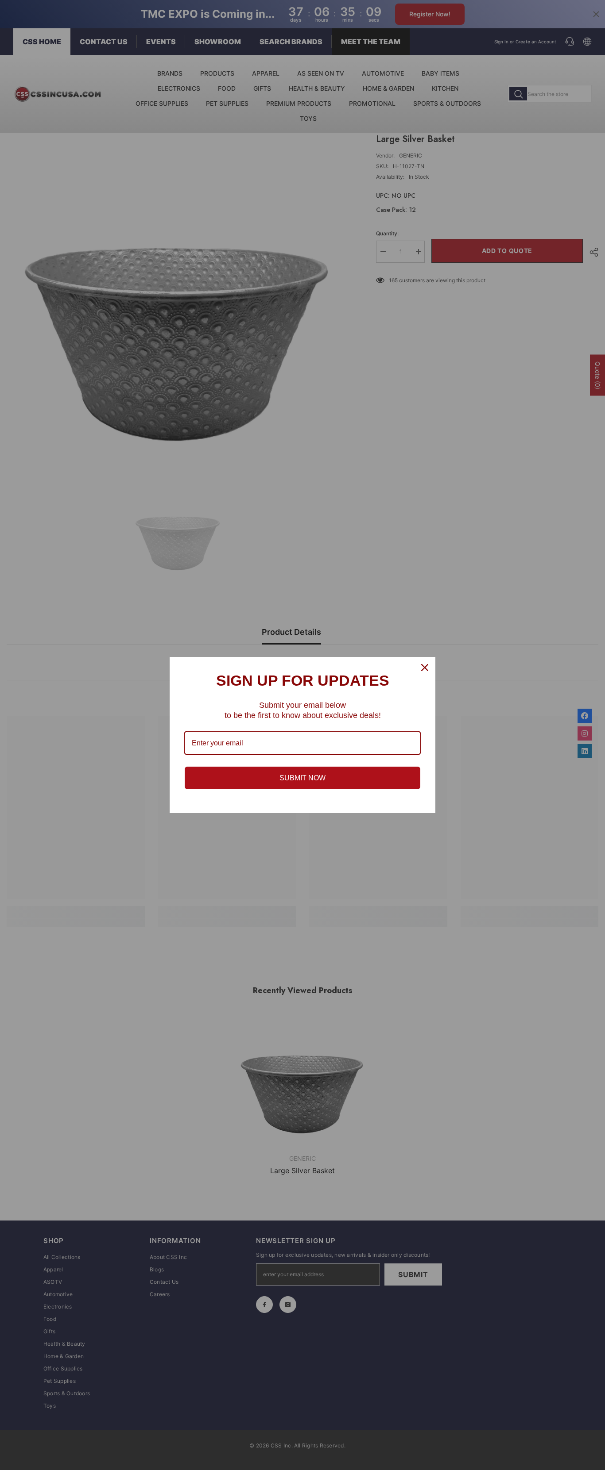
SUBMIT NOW (302, 778)
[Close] (424, 667)
